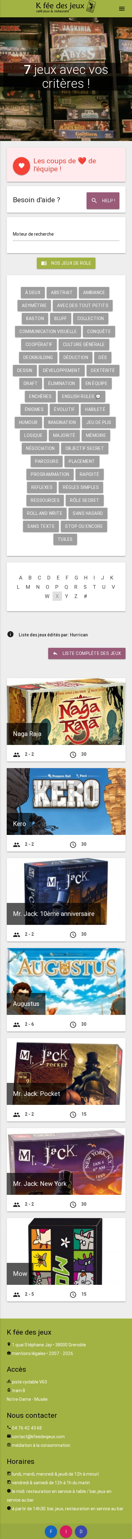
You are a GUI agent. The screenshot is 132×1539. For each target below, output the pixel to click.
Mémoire (96, 435)
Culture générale (84, 344)
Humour (28, 422)
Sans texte (41, 526)
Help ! (103, 200)
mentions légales (28, 1353)
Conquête (99, 331)
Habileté (95, 409)
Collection (90, 318)
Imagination (62, 422)
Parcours (46, 461)
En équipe (97, 383)
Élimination (61, 383)
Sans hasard (88, 513)
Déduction (76, 357)
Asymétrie (34, 305)
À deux (33, 292)
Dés (103, 357)
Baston (35, 318)
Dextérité (103, 370)
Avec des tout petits (82, 305)
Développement (62, 370)
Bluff (60, 318)
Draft (31, 383)
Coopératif (38, 344)
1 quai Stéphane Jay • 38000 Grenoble (49, 1345)
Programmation (50, 474)
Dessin (25, 370)
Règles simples (81, 487)
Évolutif (64, 409)
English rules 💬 (81, 396)
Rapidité (89, 474)
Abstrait (62, 292)
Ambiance (94, 292)
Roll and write (44, 513)
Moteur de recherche (33, 234)
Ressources (45, 500)
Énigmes (34, 409)
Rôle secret (84, 500)
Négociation (40, 448)
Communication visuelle (48, 331)
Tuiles (65, 539)
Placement (82, 461)
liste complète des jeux (86, 653)
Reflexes (41, 487)
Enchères (40, 396)
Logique (33, 435)
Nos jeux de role (66, 263)
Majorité (64, 435)
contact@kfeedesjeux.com (38, 1436)
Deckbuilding (38, 357)
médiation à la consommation (41, 1445)
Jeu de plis (98, 422)
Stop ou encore (84, 526)
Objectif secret (84, 448)
